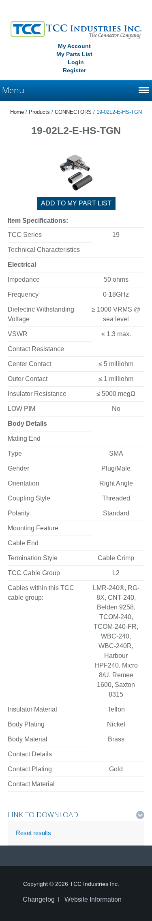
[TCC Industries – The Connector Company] (76, 29)
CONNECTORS (73, 112)
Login (76, 62)
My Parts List (74, 54)
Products (39, 112)
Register (74, 70)
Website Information (93, 899)
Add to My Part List (76, 203)
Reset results (33, 832)
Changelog (39, 899)
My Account (74, 46)
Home (17, 112)
